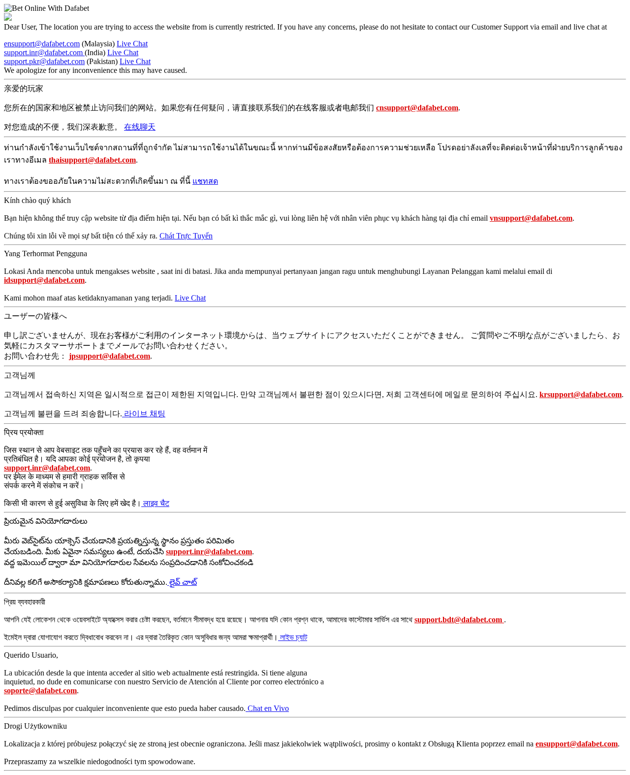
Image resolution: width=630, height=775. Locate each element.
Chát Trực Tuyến (186, 236)
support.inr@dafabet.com (44, 52)
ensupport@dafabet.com (42, 43)
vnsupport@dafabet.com (531, 218)
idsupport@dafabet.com (44, 280)
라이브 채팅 (143, 413)
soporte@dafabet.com (40, 690)
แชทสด (205, 181)
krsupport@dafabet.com (580, 394)
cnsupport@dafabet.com (417, 107)
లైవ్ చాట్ (182, 582)
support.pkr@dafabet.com (44, 61)
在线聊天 (140, 127)
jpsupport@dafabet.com (109, 356)
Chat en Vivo (267, 708)
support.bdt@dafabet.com (459, 619)
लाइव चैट (155, 503)
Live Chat (132, 43)
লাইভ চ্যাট (292, 637)
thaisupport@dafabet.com (92, 160)
